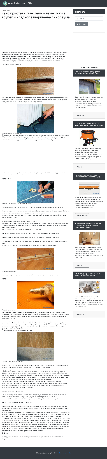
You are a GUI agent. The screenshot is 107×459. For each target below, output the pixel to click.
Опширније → (82, 115)
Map (60, 453)
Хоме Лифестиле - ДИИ (19, 3)
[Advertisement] (35, 36)
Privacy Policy (67, 453)
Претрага (82, 24)
